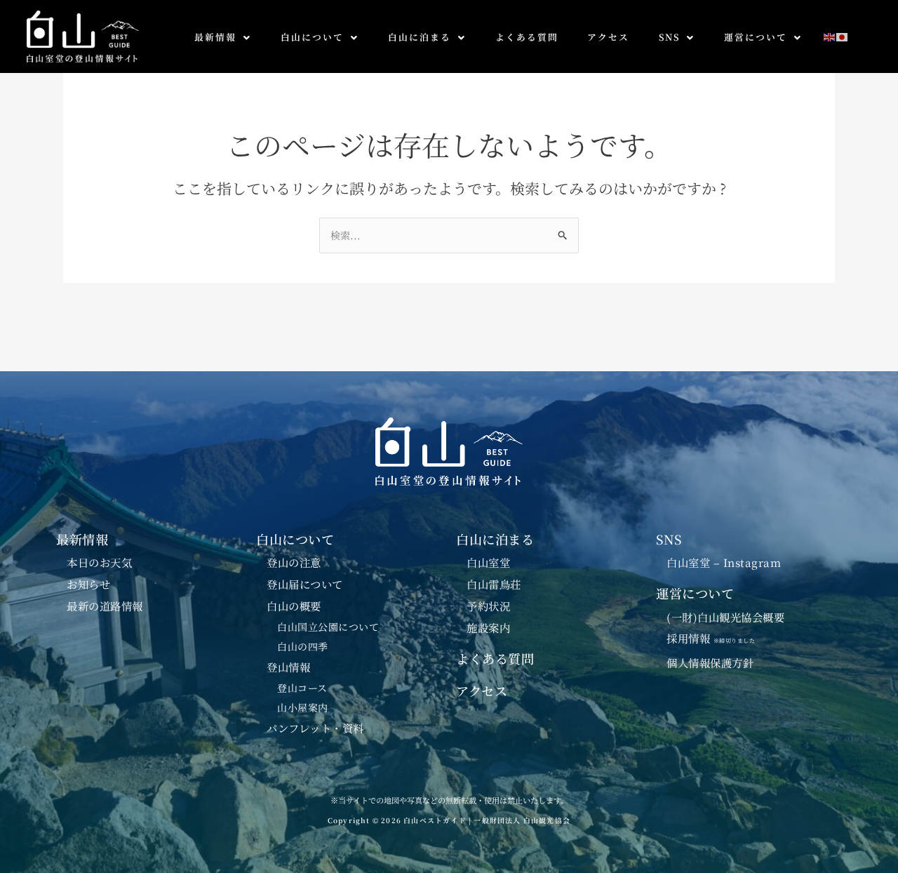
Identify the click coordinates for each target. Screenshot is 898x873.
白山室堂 (488, 562)
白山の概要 (294, 605)
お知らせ (88, 584)
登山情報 (288, 666)
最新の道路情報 (105, 605)
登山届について (305, 584)
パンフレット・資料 (315, 727)
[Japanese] (842, 35)
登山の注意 (294, 562)
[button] (223, 37)
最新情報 (215, 37)
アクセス (608, 37)
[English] (830, 35)
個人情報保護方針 (709, 662)
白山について (312, 37)
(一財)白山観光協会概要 (725, 617)
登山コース (302, 688)
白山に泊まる (419, 37)
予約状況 (488, 605)
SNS (669, 37)
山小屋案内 (302, 707)
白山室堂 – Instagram (723, 562)
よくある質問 (526, 37)
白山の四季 (302, 646)
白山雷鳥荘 (494, 584)
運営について (755, 37)
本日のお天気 (99, 562)
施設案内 (488, 627)
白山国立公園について (328, 627)
